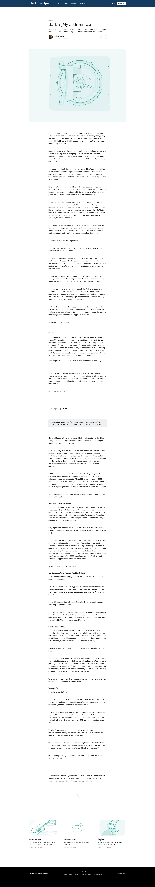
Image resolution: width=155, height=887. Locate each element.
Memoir (82, 3)
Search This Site (98, 874)
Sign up (65, 874)
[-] (105, 874)
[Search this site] (108, 3)
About (58, 3)
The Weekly (74, 3)
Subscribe (121, 3)
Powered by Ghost (121, 873)
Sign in (113, 3)
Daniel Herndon (59, 36)
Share (103, 37)
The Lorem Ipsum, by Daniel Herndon (38, 873)
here (63, 381)
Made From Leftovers (87, 874)
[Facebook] (85, 871)
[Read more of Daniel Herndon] (50, 37)
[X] (82, 871)
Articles (65, 3)
